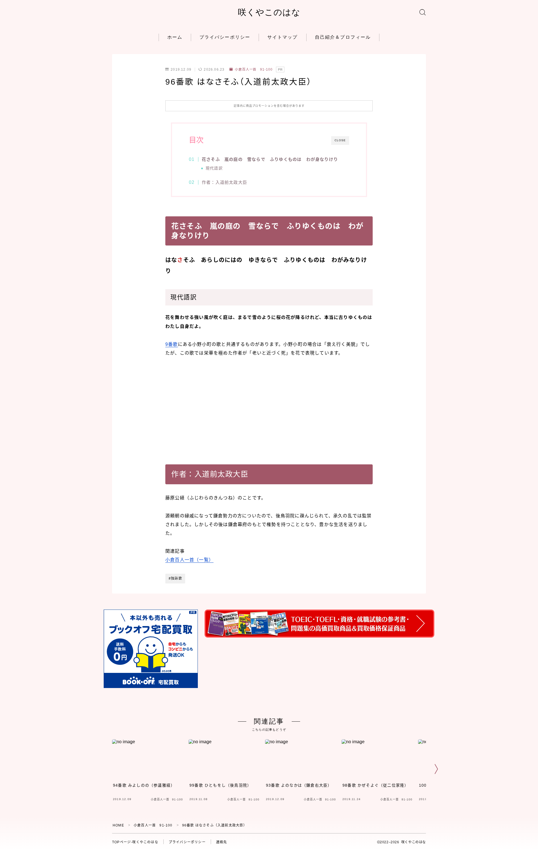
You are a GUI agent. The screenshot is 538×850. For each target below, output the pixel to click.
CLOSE (340, 140)
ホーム (174, 37)
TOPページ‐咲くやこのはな (135, 842)
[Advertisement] (269, 406)
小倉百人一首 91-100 (254, 69)
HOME (118, 825)
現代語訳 (214, 168)
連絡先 (221, 842)
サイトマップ (282, 37)
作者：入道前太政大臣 (224, 182)
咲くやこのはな (269, 12)
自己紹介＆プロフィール (343, 37)
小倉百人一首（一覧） (189, 559)
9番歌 (171, 344)
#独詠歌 (175, 578)
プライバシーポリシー (225, 37)
